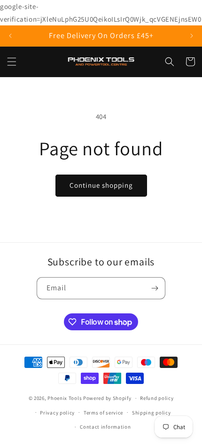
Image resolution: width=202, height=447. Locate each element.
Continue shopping (101, 185)
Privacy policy (57, 412)
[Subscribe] (154, 288)
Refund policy (156, 398)
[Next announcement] (191, 35)
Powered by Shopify (107, 398)
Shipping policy (151, 412)
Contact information (105, 426)
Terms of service (103, 412)
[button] (11, 61)
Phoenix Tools (64, 398)
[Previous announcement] (10, 35)
